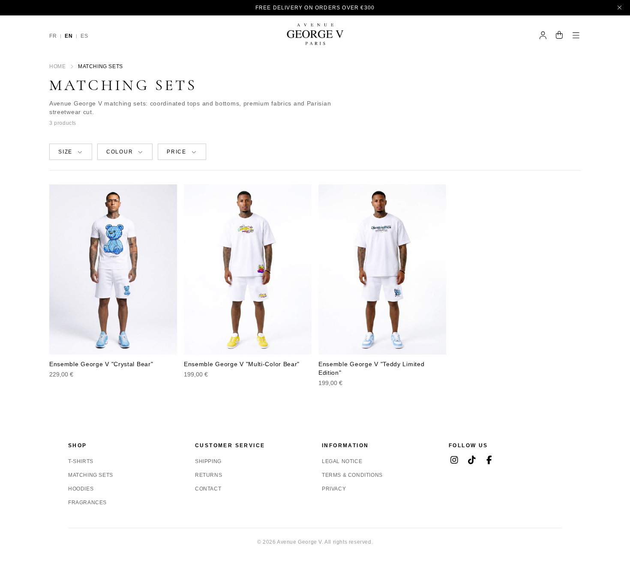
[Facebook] (489, 461)
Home (57, 66)
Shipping (208, 461)
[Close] (620, 7)
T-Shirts (80, 461)
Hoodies (80, 489)
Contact (208, 489)
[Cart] (559, 36)
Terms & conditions (352, 475)
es (84, 36)
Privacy (334, 489)
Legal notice (342, 461)
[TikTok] (471, 461)
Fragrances (87, 503)
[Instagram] (454, 461)
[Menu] (576, 36)
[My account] (543, 36)
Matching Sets (90, 475)
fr (53, 36)
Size (65, 152)
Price (176, 152)
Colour (119, 152)
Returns (208, 475)
